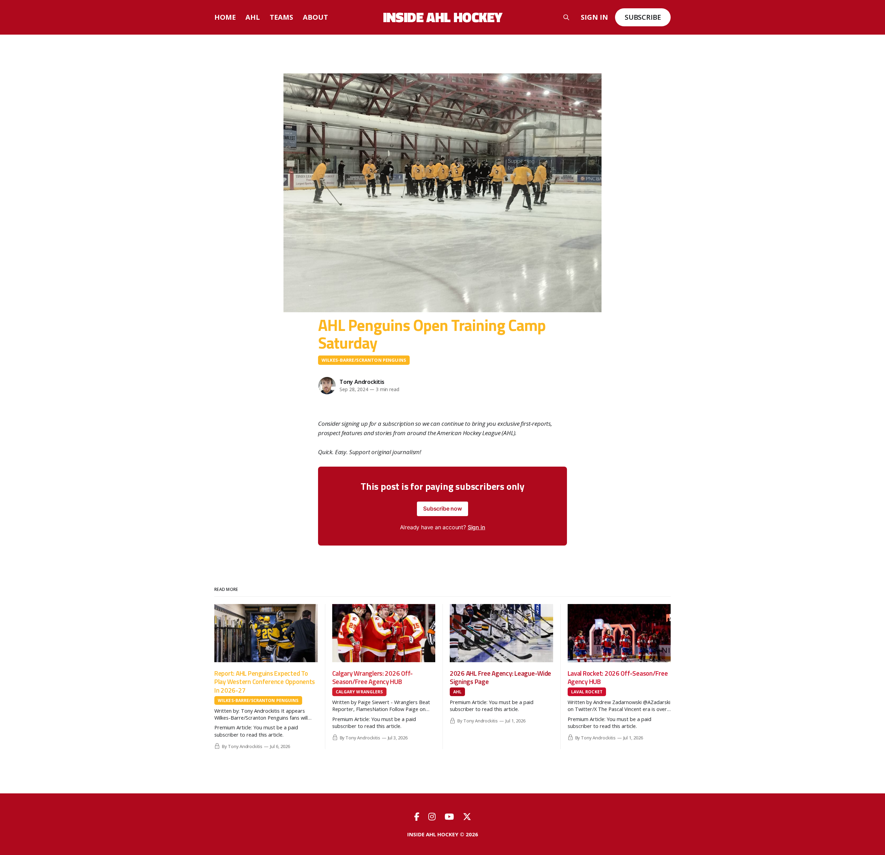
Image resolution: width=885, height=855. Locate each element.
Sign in (594, 17)
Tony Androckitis (361, 382)
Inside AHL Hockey (442, 17)
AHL (252, 17)
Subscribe (643, 17)
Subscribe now (442, 508)
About (315, 17)
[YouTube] (450, 816)
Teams (281, 17)
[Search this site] (566, 17)
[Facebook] (418, 816)
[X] (467, 816)
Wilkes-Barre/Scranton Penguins (364, 360)
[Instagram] (433, 816)
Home (225, 17)
